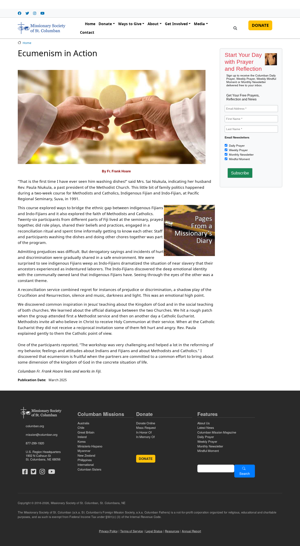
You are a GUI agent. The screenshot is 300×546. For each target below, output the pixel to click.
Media (199, 23)
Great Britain (86, 432)
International (86, 464)
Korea (82, 441)
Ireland (82, 437)
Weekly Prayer (238, 150)
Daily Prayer (236, 145)
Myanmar (84, 450)
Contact (87, 32)
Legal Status (154, 531)
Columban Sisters (89, 469)
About (153, 23)
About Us (203, 423)
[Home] (41, 28)
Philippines (85, 460)
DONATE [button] (146, 458)
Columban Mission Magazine (216, 432)
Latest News (205, 427)
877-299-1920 (35, 443)
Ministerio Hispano (90, 446)
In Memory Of (145, 437)
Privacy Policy (108, 531)
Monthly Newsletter (241, 154)
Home (90, 23)
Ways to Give (129, 23)
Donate (105, 23)
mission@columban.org (41, 434)
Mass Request (146, 427)
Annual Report (191, 531)
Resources (172, 531)
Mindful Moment (239, 159)
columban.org (35, 426)
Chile (81, 427)
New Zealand (86, 455)
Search (244, 473)
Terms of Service (131, 531)
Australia (83, 423)
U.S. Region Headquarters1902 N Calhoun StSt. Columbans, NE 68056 (43, 455)
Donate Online (145, 423)
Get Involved (176, 23)
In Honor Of (144, 432)
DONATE (260, 25)
